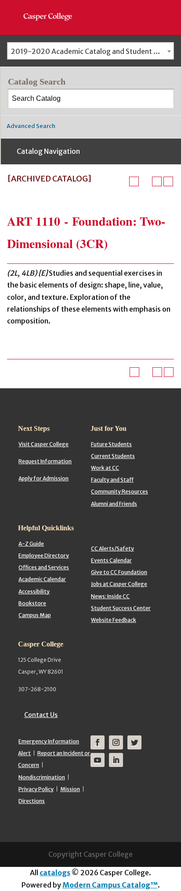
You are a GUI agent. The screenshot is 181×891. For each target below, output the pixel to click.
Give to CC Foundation (119, 572)
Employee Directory (43, 555)
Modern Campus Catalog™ (110, 884)
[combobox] (90, 51)
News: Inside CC (110, 596)
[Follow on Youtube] (97, 760)
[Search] (165, 98)
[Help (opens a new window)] (168, 181)
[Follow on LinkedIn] (116, 760)
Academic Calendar (42, 579)
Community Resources (119, 491)
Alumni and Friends (114, 504)
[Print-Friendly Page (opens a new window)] (157, 181)
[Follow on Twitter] (134, 742)
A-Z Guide (31, 543)
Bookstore (32, 603)
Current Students (113, 456)
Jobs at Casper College (119, 584)
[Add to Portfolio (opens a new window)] (134, 181)
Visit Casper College (43, 444)
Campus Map (34, 615)
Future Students (111, 444)
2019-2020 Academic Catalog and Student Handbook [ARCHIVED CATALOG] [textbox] (92, 51)
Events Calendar (111, 560)
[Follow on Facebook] (97, 742)
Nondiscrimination (41, 777)
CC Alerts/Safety (112, 548)
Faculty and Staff (112, 479)
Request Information (45, 461)
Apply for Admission (43, 478)
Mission (70, 789)
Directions (31, 801)
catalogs (55, 872)
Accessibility (34, 591)
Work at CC (105, 468)
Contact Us (41, 715)
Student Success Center (121, 608)
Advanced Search (31, 126)
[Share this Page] (145, 181)
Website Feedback (113, 620)
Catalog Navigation (48, 151)
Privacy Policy (36, 789)
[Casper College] (52, 8)
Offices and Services (43, 567)
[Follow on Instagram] (116, 742)
